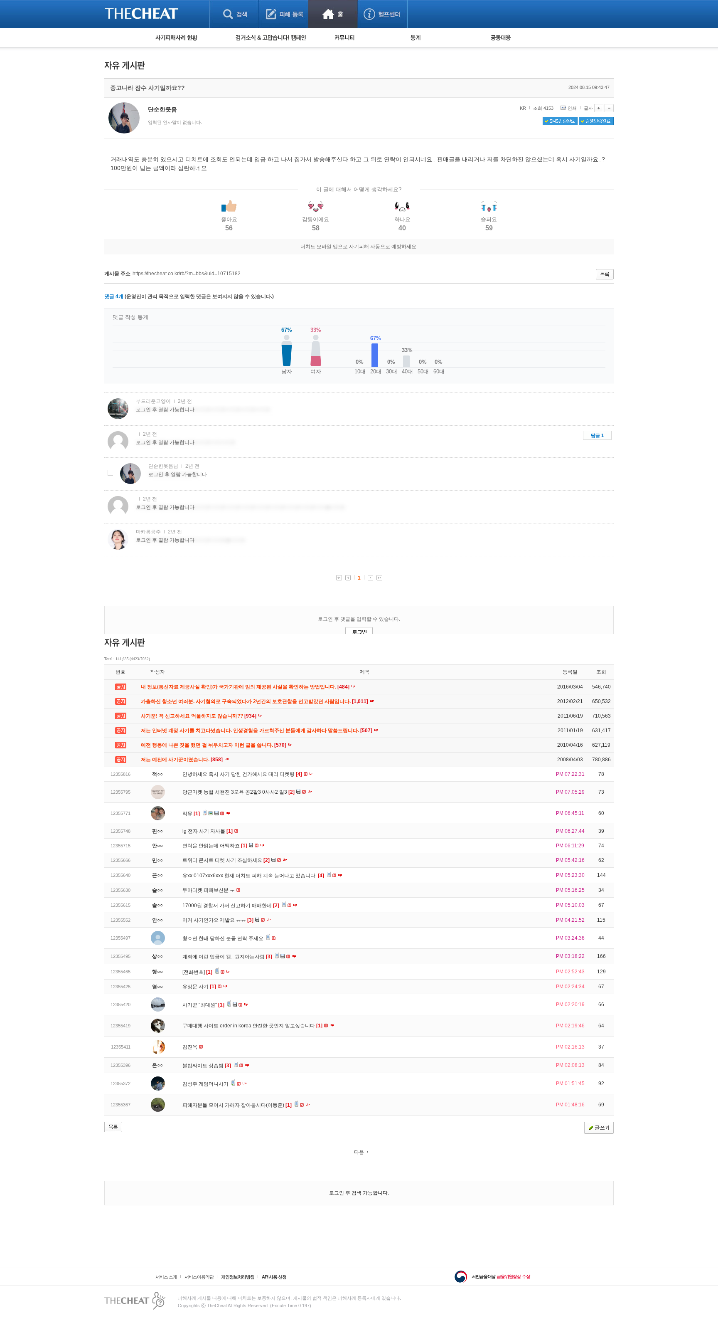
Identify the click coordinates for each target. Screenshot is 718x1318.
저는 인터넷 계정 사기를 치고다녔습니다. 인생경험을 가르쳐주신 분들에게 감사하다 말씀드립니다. (257, 730)
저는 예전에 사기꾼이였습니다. (182, 760)
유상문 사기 (199, 987)
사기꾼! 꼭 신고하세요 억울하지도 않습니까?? (199, 716)
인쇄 (572, 108)
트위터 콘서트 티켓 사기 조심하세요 (226, 860)
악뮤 (191, 814)
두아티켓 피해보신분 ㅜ (209, 890)
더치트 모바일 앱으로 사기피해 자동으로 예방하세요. (359, 246)
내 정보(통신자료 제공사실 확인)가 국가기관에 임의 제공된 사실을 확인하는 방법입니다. (246, 687)
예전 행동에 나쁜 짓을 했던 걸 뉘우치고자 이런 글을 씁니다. (214, 745)
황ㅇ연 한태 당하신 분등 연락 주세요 (223, 938)
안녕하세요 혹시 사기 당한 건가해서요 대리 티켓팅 (242, 774)
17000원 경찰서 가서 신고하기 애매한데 (230, 905)
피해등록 (283, 14)
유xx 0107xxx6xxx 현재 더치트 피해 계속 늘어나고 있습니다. (253, 876)
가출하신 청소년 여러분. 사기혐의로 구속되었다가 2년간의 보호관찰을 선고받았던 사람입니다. (255, 701)
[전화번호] (197, 972)
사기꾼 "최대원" (203, 1005)
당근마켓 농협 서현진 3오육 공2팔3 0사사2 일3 (238, 792)
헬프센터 (382, 14)
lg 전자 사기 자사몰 (207, 831)
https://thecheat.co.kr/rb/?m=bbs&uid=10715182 (187, 273)
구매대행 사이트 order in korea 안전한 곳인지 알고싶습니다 (252, 1026)
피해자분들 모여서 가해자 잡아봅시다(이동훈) (237, 1105)
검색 (234, 14)
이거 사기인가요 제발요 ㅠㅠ (217, 920)
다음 (359, 1152)
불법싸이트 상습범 (206, 1066)
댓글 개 (113, 296)
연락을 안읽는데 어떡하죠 (214, 846)
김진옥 (190, 1047)
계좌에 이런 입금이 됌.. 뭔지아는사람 (227, 957)
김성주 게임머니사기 (206, 1084)
